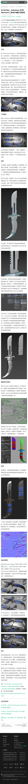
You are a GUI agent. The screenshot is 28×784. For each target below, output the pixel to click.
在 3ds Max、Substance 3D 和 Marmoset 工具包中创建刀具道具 (25, 6)
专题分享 (12, 6)
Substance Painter (11, 16)
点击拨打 (24, 745)
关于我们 (4, 746)
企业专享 (4, 738)
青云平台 (4, 742)
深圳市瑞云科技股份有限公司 (10, 774)
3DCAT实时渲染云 (14, 771)
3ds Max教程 (19, 6)
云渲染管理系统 (6, 744)
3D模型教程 (18, 16)
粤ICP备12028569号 (20, 774)
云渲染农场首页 (4, 6)
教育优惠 (4, 740)
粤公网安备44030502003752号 (8, 775)
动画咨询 (16, 738)
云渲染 (11, 22)
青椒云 (25, 771)
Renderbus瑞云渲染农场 (8, 688)
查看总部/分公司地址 (18, 747)
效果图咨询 (16, 740)
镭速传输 (21, 771)
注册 (21, 2)
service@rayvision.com (19, 742)
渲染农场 (8, 779)
